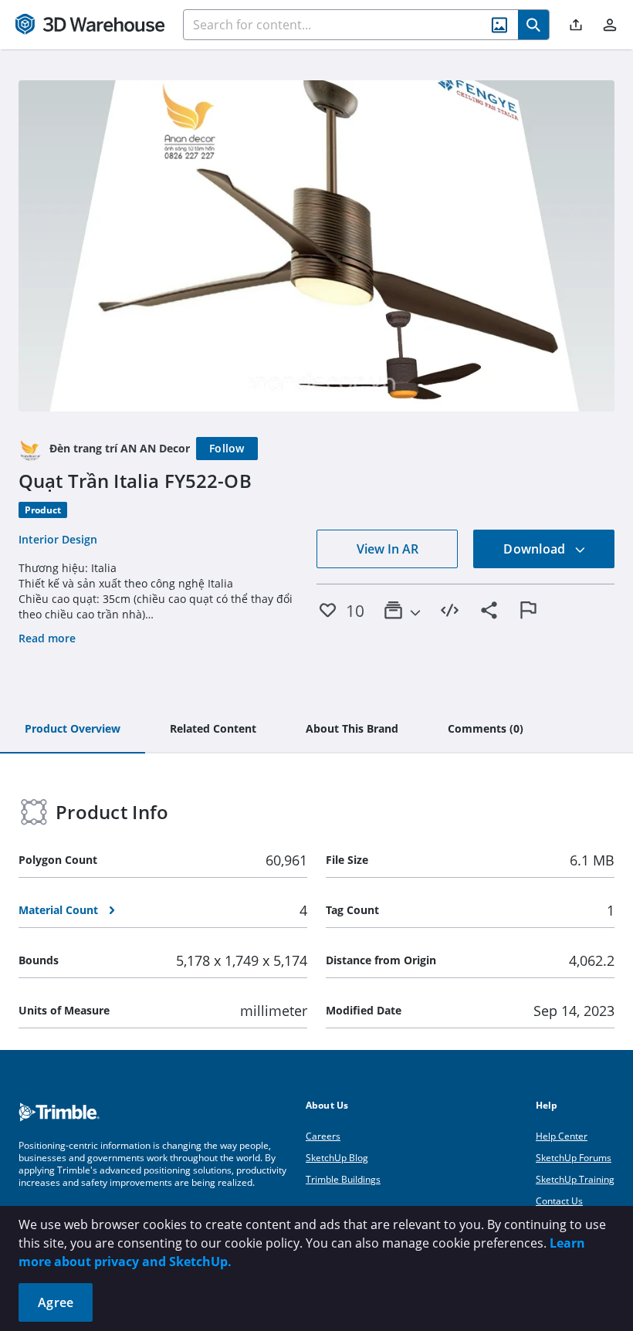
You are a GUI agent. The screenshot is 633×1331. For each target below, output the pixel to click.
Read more (47, 638)
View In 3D (317, 245)
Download (535, 548)
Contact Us (559, 1200)
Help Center (561, 1136)
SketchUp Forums (573, 1157)
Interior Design (58, 539)
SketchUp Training (575, 1179)
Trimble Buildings (343, 1179)
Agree (55, 1302)
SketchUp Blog (337, 1157)
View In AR (387, 548)
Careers (323, 1136)
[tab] (72, 730)
